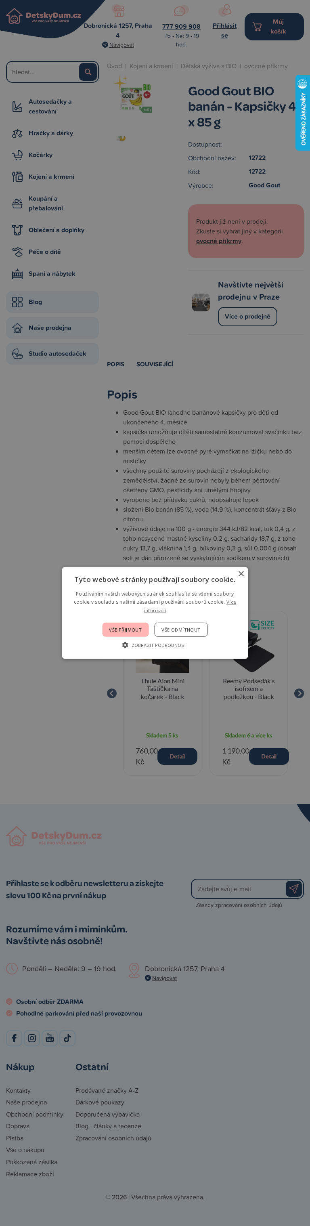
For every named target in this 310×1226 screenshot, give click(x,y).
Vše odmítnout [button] (180, 630)
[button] (155, 645)
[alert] (155, 613)
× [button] (241, 574)
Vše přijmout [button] (125, 630)
